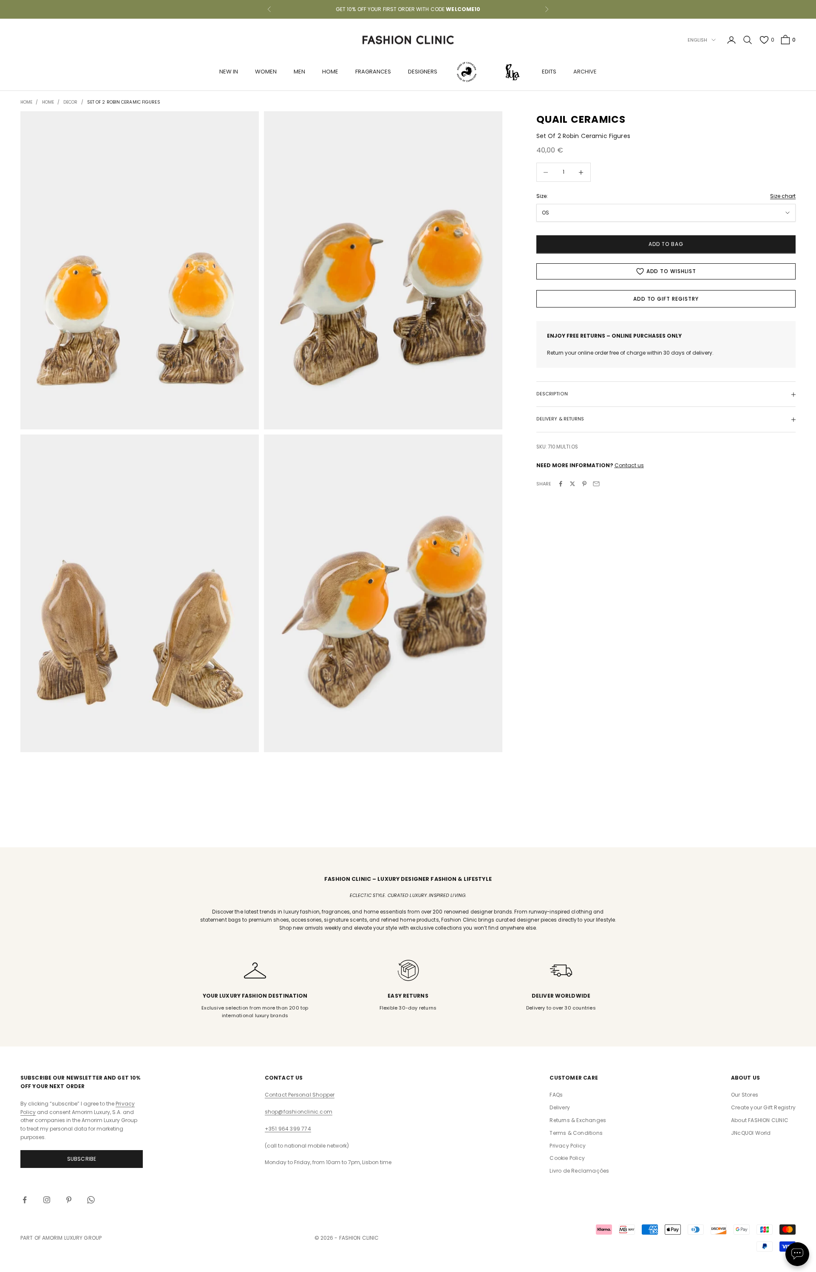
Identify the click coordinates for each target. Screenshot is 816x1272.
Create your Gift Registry (763, 1107)
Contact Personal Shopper (300, 1094)
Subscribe (81, 1158)
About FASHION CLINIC (759, 1120)
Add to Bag (666, 244)
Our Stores (744, 1094)
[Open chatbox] (797, 1254)
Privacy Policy (568, 1145)
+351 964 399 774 (288, 1128)
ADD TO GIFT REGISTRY (666, 298)
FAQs (556, 1094)
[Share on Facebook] (560, 483)
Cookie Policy (567, 1158)
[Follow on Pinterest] (69, 1200)
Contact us (629, 465)
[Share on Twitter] (572, 483)
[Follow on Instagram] (46, 1200)
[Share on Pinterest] (584, 483)
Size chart (783, 196)
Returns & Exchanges (578, 1120)
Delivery (560, 1107)
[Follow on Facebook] (24, 1200)
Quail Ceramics (581, 119)
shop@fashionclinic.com (298, 1111)
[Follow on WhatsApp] (91, 1200)
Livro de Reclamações (579, 1170)
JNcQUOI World (751, 1133)
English (698, 40)
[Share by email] (596, 483)
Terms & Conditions (576, 1133)
